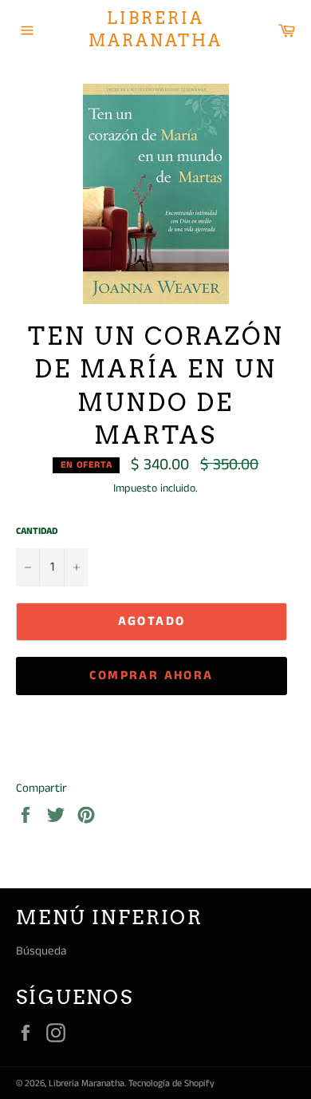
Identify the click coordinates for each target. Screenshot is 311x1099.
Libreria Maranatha (155, 29)
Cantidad (36, 531)
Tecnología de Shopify (171, 1083)
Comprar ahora (151, 675)
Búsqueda (41, 951)
